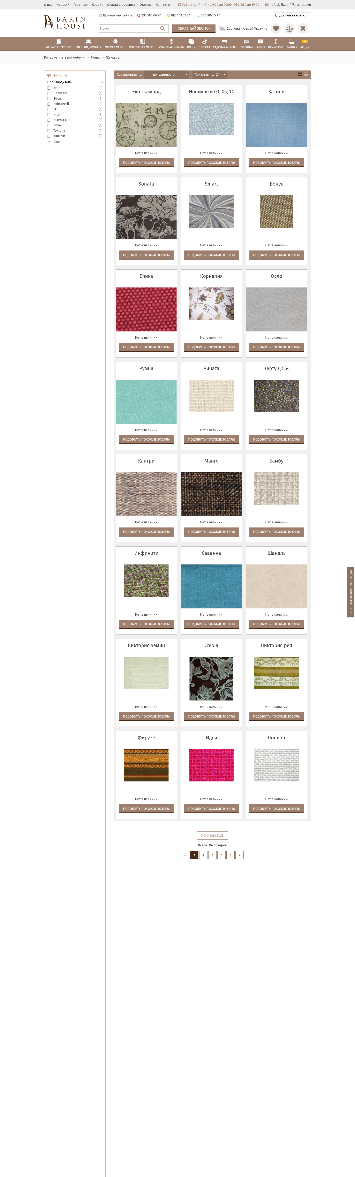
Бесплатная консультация (351, 592)
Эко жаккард (146, 92)
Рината (211, 368)
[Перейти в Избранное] (276, 28)
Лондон (276, 738)
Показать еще (212, 836)
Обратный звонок (194, 28)
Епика (146, 276)
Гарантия (81, 4)
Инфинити (146, 553)
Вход (284, 4)
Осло (276, 276)
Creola (211, 645)
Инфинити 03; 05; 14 (211, 92)
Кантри (146, 461)
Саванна (211, 553)
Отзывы (145, 4)
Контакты (163, 4)
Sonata (146, 184)
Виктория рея (276, 645)
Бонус (276, 184)
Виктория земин (146, 645)
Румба (146, 368)
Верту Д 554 (276, 368)
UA (273, 4)
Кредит (97, 4)
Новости (62, 4)
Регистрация (301, 4)
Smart (211, 184)
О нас (48, 4)
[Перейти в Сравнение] (289, 28)
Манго (211, 461)
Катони (276, 92)
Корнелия (211, 276)
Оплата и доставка (121, 4)
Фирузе (146, 738)
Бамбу (276, 461)
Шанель (276, 553)
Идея (211, 738)
